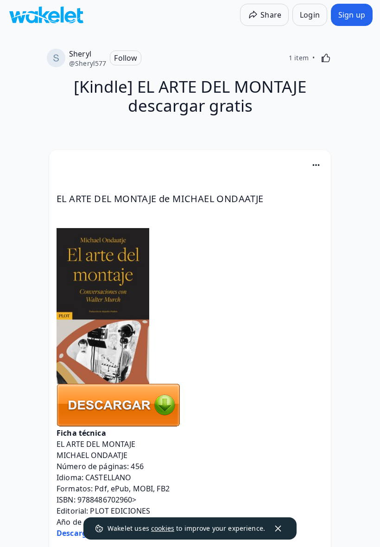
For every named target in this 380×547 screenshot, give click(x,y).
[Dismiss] (278, 528)
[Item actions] (316, 165)
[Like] (325, 58)
